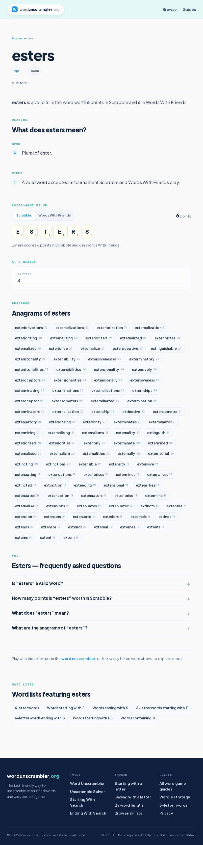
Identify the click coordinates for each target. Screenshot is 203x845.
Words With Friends (54, 215)
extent (47, 537)
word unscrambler (78, 658)
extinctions (58, 464)
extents (156, 527)
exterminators (29, 411)
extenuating (27, 474)
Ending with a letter (133, 796)
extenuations (62, 474)
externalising (61, 432)
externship (102, 411)
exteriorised (28, 443)
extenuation (60, 495)
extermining (27, 432)
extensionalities (69, 380)
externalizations (72, 327)
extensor (50, 527)
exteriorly (94, 443)
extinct (166, 516)
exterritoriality (30, 359)
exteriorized (99, 338)
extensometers (67, 401)
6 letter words (27, 708)
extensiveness (144, 380)
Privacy (166, 813)
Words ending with (110, 708)
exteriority (94, 422)
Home (17, 38)
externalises (159, 474)
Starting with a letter (128, 786)
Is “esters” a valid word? (37, 583)
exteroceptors (30, 380)
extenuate (84, 516)
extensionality (109, 369)
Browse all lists (128, 813)
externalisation (67, 411)
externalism (62, 453)
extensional (116, 485)
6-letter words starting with (162, 708)
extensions (57, 506)
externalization (150, 327)
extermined (160, 443)
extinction (55, 485)
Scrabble (23, 215)
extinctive (133, 411)
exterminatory (144, 359)
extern (70, 537)
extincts (149, 506)
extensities (147, 485)
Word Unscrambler (87, 783)
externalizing (64, 338)
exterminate (126, 443)
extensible (89, 464)
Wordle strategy (174, 796)
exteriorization (112, 327)
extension (25, 516)
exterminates (127, 422)
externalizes (28, 348)
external (103, 527)
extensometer (167, 411)
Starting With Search (82, 802)
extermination (142, 401)
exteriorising (62, 422)
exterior (77, 527)
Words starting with (66, 708)
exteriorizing (28, 338)
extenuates (89, 506)
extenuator (120, 506)
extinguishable (166, 348)
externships (144, 390)
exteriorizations (31, 327)
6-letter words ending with (40, 718)
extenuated (27, 495)
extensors (54, 516)
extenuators (93, 495)
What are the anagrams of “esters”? (49, 627)
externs (23, 537)
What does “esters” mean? (40, 613)
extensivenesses (104, 359)
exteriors (113, 516)
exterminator (162, 422)
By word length (129, 805)
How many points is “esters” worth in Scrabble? (62, 598)
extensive (147, 464)
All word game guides (172, 786)
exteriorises (95, 474)
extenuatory (28, 422)
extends (24, 527)
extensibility (66, 359)
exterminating (29, 390)
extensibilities (71, 369)
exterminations (67, 390)
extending (85, 485)
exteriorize (61, 348)
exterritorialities (31, 369)
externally (129, 453)
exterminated (105, 401)
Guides (189, 9)
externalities (96, 453)
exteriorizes (167, 338)
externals (140, 516)
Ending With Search (88, 813)
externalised (28, 453)
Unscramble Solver (87, 791)
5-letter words (173, 805)
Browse (170, 9)
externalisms (95, 432)
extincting (26, 464)
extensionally (108, 380)
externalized (133, 338)
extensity (119, 464)
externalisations (107, 390)
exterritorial (161, 453)
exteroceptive (128, 348)
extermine (156, 495)
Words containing (138, 718)
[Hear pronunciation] (16, 71)
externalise (26, 506)
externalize (92, 348)
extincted (25, 485)
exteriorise (125, 495)
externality (127, 432)
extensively (144, 369)
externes (129, 527)
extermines (127, 474)
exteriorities (62, 443)
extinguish (158, 432)
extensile (176, 506)
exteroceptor (29, 401)
